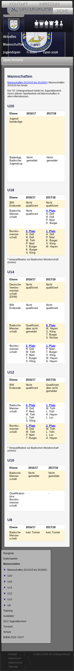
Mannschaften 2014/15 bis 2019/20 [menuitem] (27, 569)
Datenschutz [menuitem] (15, 662)
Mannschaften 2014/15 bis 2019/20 (27, 82)
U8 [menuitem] (9, 605)
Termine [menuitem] (28, 37)
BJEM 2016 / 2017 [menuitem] (13, 637)
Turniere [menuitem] (8, 626)
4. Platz (51, 210)
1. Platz (51, 231)
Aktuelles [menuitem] (9, 37)
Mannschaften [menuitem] (13, 44)
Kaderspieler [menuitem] (10, 558)
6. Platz (30, 405)
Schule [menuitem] (7, 632)
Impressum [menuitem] (14, 658)
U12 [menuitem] (9, 593)
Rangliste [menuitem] (8, 553)
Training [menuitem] (8, 610)
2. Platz (30, 231)
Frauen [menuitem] (32, 52)
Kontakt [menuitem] (12, 654)
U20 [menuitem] (9, 575)
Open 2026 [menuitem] (50, 52)
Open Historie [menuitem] (13, 60)
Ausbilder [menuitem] (8, 616)
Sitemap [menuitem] (13, 666)
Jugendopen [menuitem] (11, 52)
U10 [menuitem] (9, 599)
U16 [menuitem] (9, 581)
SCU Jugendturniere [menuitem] (14, 621)
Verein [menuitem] (44, 37)
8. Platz (51, 325)
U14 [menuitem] (9, 587)
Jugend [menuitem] (35, 44)
